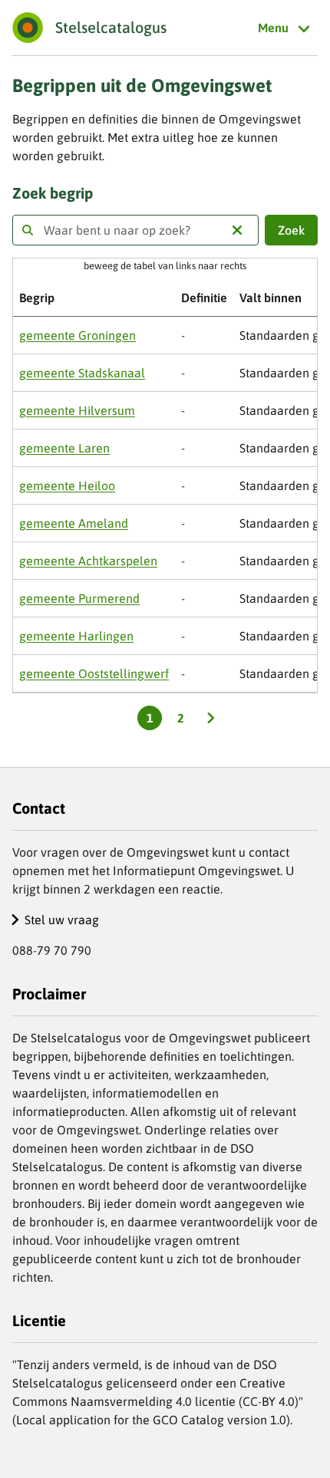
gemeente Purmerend (79, 598)
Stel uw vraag (62, 920)
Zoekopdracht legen (237, 230)
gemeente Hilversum (77, 410)
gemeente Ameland (73, 523)
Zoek (291, 230)
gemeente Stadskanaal (82, 373)
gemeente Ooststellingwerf (94, 673)
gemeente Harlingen (76, 636)
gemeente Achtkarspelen (88, 561)
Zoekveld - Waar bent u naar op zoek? (27, 230)
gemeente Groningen (77, 335)
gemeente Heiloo (67, 485)
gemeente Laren (64, 448)
